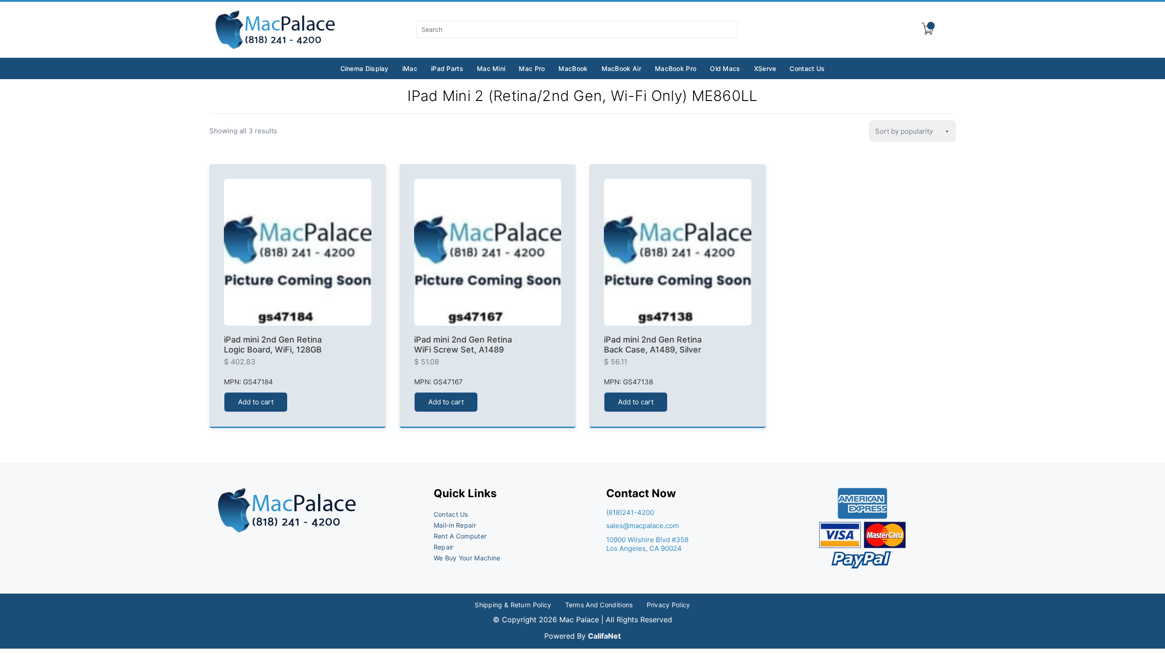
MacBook (573, 68)
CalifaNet (604, 635)
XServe (765, 68)
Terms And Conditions (599, 605)
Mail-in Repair (455, 525)
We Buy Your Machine (467, 558)
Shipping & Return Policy (513, 605)
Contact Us (807, 68)
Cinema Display (364, 68)
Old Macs (725, 68)
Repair (444, 547)
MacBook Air (621, 68)
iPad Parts (447, 68)
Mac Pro (532, 68)
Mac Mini (491, 68)
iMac (409, 68)
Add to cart (256, 402)
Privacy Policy (668, 605)
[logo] (276, 30)
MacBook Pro (675, 68)
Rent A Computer (460, 536)
